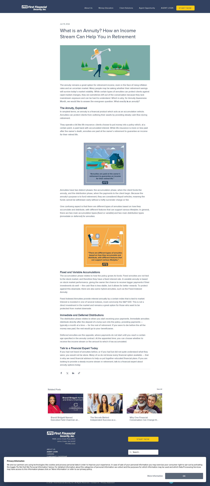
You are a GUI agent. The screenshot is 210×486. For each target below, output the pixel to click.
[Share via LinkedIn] (73, 373)
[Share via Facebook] (61, 373)
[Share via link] (79, 373)
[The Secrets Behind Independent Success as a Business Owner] (105, 403)
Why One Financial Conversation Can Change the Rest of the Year (144, 418)
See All (159, 389)
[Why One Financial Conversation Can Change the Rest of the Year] (144, 403)
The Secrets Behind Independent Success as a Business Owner (102, 418)
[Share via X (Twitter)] (67, 373)
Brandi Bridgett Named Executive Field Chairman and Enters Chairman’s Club (65, 418)
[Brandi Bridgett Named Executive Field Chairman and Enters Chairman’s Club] (65, 403)
